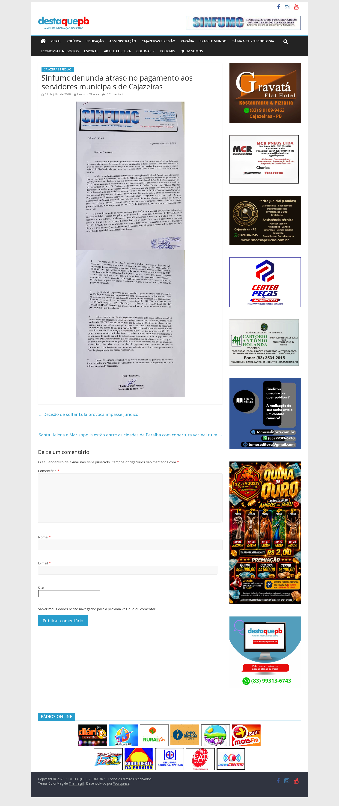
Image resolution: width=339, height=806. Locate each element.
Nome (44, 537)
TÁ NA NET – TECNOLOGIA (253, 41)
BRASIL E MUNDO (212, 41)
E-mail (44, 563)
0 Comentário (115, 94)
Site (41, 587)
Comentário (48, 470)
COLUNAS (143, 51)
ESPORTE (91, 51)
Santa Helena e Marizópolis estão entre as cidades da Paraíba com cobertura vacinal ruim (131, 435)
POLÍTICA (74, 41)
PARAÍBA (187, 41)
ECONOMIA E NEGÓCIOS (60, 51)
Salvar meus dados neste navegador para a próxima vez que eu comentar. (97, 609)
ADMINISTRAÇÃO (122, 41)
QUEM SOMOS (192, 51)
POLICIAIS (167, 51)
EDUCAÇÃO (95, 41)
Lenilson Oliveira (88, 94)
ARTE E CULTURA (117, 51)
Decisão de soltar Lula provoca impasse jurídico (88, 414)
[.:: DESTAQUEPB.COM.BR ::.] (64, 18)
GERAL (56, 41)
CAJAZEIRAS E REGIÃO (158, 41)
